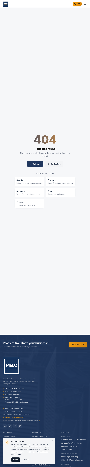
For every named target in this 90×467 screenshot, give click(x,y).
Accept (15, 460)
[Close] (52, 440)
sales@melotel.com (12, 394)
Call (78, 4)
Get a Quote (77, 344)
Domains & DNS (66, 450)
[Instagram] (20, 426)
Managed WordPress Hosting (71, 443)
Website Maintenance (69, 446)
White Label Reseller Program (72, 460)
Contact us (55, 164)
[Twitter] (10, 426)
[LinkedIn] (5, 426)
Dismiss (26, 460)
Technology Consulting (69, 457)
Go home (36, 164)
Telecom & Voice (9, 437)
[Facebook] (15, 426)
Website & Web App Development (73, 440)
